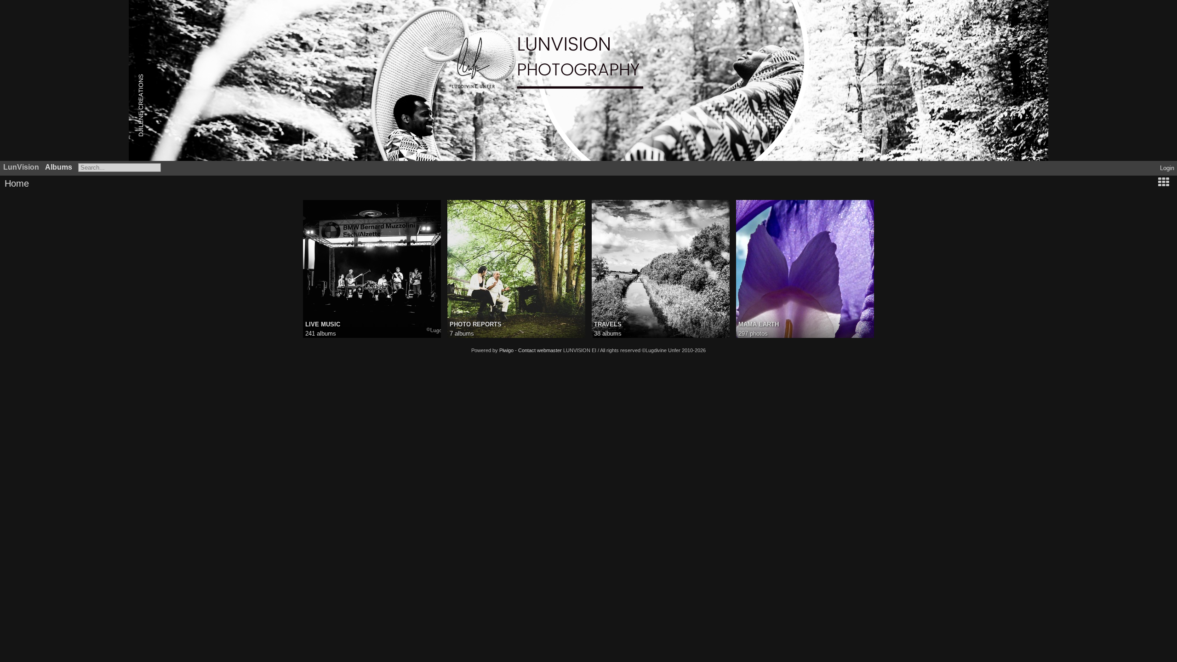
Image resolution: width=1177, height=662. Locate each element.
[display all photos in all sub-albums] (1163, 183)
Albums (58, 167)
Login (1167, 168)
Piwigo (506, 350)
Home (17, 183)
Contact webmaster (540, 350)
